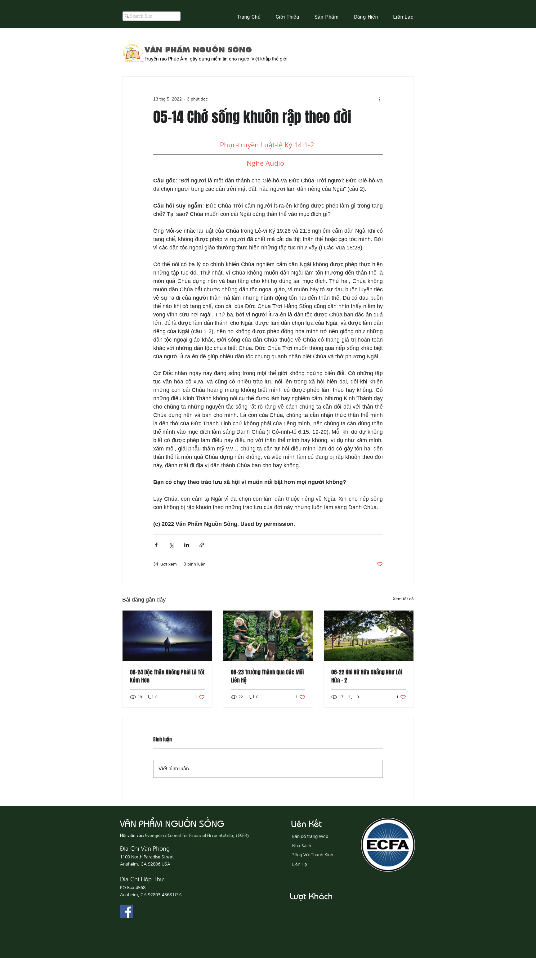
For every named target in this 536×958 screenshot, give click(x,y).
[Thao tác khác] (379, 99)
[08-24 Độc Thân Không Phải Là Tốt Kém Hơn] (167, 636)
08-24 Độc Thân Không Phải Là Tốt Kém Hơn (167, 676)
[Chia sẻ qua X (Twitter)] (171, 545)
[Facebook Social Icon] (126, 911)
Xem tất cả (403, 598)
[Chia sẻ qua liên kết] (202, 545)
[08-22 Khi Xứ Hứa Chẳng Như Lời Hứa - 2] (368, 636)
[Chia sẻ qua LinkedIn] (187, 545)
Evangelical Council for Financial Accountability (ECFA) (197, 835)
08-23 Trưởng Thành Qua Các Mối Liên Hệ (267, 676)
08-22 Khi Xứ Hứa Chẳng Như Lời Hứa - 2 (366, 676)
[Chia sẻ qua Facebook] (156, 545)
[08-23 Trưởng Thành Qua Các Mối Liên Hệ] (268, 636)
